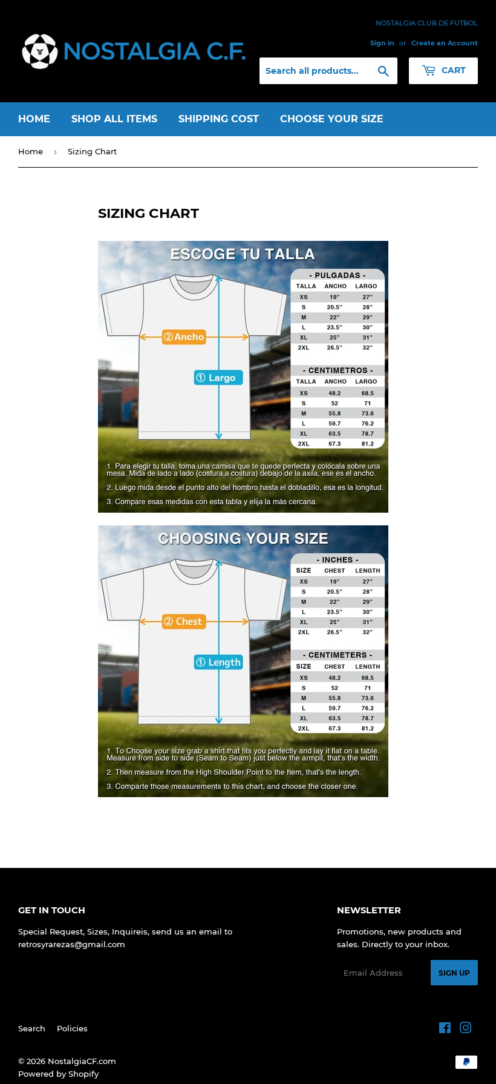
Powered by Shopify (58, 1074)
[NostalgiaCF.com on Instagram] (466, 1029)
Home (34, 119)
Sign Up (454, 972)
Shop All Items (114, 119)
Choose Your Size (331, 119)
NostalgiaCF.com (82, 1061)
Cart (452, 70)
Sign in (382, 43)
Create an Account (444, 43)
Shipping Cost (218, 119)
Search (31, 1028)
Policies (72, 1028)
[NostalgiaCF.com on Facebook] (445, 1029)
